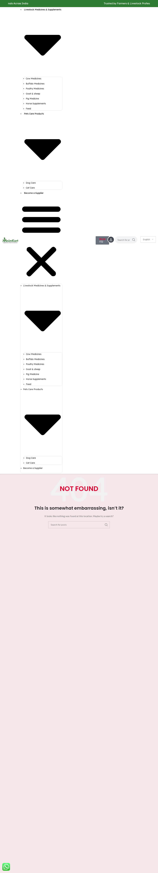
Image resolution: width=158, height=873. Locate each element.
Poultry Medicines (35, 88)
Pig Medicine (32, 98)
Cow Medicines (33, 78)
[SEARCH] (133, 239)
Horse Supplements (36, 103)
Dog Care (31, 182)
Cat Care (30, 187)
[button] (41, 241)
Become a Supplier (34, 193)
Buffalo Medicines (35, 83)
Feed (28, 108)
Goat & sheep (33, 93)
